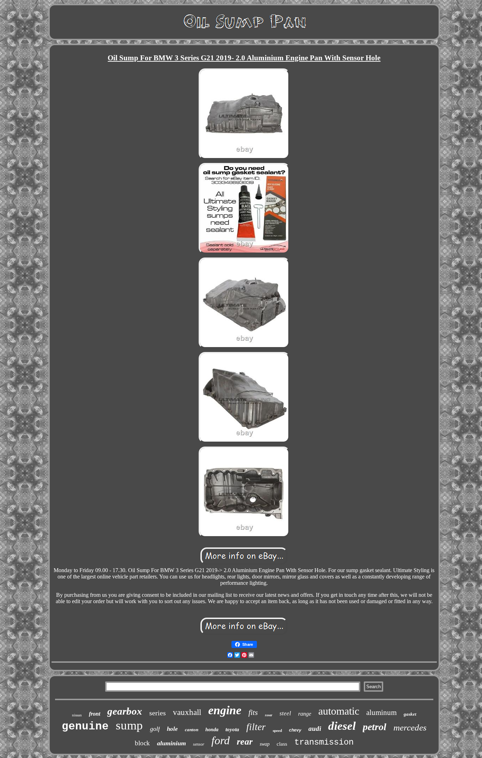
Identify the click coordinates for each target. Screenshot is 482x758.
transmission (324, 742)
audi (314, 728)
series (157, 713)
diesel (342, 726)
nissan (77, 715)
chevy (295, 730)
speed (277, 730)
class (282, 744)
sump (129, 725)
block (142, 743)
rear (245, 741)
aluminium (171, 743)
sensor (198, 744)
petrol (374, 726)
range (304, 714)
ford (220, 740)
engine (224, 710)
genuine (85, 726)
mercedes (410, 727)
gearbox (124, 711)
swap (265, 744)
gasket (410, 714)
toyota (232, 729)
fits (253, 712)
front (94, 714)
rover (268, 715)
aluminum (381, 712)
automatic (338, 711)
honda (211, 729)
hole (172, 729)
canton (191, 729)
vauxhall (187, 712)
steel (285, 713)
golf (155, 728)
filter (256, 727)
